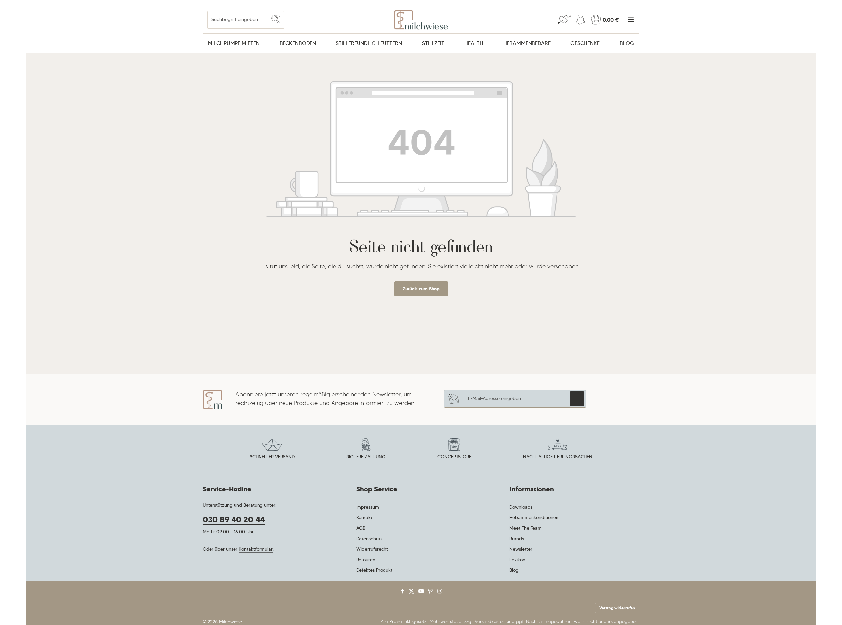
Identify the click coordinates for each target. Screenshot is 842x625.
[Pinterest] (431, 592)
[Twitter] (412, 592)
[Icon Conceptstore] (454, 450)
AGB (360, 528)
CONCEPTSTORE (454, 457)
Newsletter (520, 549)
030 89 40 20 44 (234, 520)
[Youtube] (421, 592)
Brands (516, 538)
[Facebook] (403, 592)
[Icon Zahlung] (366, 450)
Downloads (520, 507)
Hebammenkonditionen (533, 517)
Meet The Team (525, 528)
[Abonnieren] (577, 398)
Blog (514, 570)
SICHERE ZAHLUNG (365, 457)
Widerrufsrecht (372, 549)
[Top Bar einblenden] (630, 19)
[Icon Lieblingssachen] (558, 450)
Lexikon (517, 560)
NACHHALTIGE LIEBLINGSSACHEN (557, 457)
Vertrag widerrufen (617, 607)
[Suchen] (276, 19)
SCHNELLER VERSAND (272, 457)
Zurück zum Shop (421, 289)
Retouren (365, 560)
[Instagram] (440, 592)
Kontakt (364, 517)
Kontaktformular (256, 549)
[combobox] (237, 19)
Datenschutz (369, 538)
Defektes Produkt (374, 570)
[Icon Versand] (272, 450)
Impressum (367, 507)
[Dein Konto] (580, 19)
